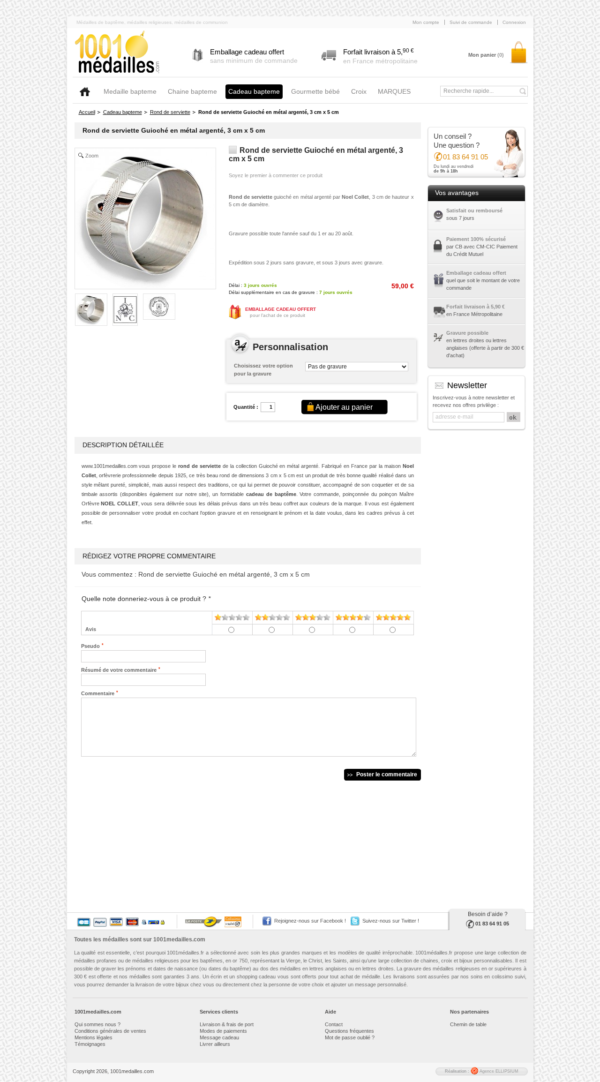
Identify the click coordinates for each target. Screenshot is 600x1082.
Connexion (514, 22)
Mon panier (486, 55)
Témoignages (90, 1044)
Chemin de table (468, 1024)
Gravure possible (467, 333)
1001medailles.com (179, 939)
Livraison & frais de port (227, 1024)
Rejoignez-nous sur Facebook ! (310, 921)
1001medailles (118, 52)
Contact (334, 1024)
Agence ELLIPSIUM (498, 1071)
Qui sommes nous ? (97, 1024)
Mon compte (425, 22)
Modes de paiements (223, 1031)
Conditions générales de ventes (110, 1031)
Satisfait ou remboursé (474, 210)
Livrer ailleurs (215, 1044)
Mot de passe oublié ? (350, 1037)
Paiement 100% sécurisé (476, 239)
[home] (85, 91)
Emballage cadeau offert (476, 273)
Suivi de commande (471, 22)
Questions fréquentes (349, 1031)
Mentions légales (93, 1037)
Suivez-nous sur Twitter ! (390, 921)
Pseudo (90, 646)
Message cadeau (219, 1037)
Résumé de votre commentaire (119, 670)
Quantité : (245, 407)
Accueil (87, 112)
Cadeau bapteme (122, 112)
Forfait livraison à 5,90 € (475, 306)
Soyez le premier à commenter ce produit (275, 175)
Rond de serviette (170, 112)
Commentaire (97, 693)
